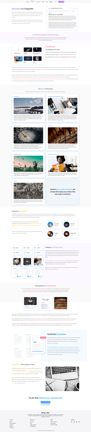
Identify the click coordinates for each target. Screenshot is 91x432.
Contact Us (12, 427)
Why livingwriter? (13, 423)
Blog (31, 423)
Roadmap (11, 424)
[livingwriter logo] (27, 2)
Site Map (11, 426)
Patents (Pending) (53, 424)
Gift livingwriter (33, 426)
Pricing (11, 421)
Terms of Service (53, 421)
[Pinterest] (79, 422)
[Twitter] (76, 422)
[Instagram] (71, 422)
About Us (32, 421)
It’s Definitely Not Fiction (53, 49)
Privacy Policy (53, 423)
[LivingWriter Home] (45, 413)
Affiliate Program (33, 424)
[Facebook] (74, 422)
